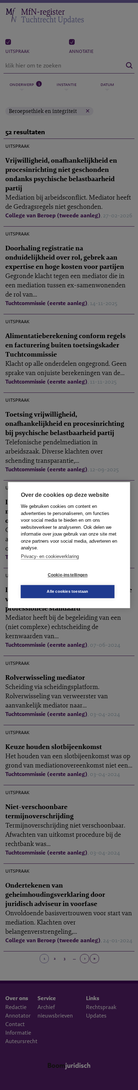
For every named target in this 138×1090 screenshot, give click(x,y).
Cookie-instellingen (68, 575)
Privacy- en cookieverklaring (50, 556)
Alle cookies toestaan (67, 591)
